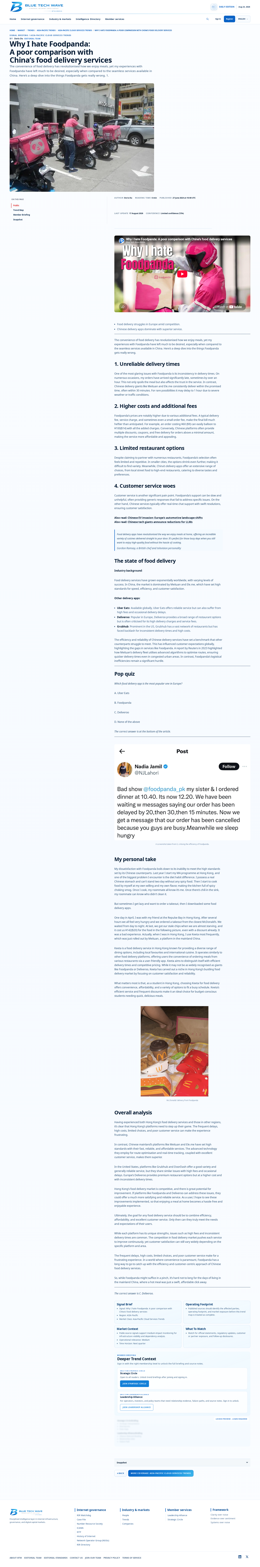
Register (229, 19)
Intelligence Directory (88, 18)
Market (21, 30)
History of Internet (86, 1536)
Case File (81, 1519)
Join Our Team (93, 1557)
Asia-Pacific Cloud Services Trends (75, 30)
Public (16, 205)
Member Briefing (21, 214)
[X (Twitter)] (247, 1556)
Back (120, 1473)
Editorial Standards (55, 1557)
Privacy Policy (112, 1557)
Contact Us (76, 1557)
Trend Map (18, 210)
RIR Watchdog (84, 1515)
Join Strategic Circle (134, 1383)
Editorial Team (33, 1557)
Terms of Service (131, 1557)
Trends (31, 30)
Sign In (218, 19)
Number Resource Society (90, 1523)
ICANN (80, 1528)
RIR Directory (83, 1544)
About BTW (16, 1557)
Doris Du (128, 198)
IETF (79, 1532)
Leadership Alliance (177, 1515)
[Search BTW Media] (207, 19)
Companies (127, 1523)
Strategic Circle (175, 1519)
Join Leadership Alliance (137, 1407)
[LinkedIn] (240, 1556)
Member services (114, 18)
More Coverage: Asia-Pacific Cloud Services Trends (161, 1473)
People (125, 1515)
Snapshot (122, 1462)
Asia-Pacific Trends (46, 30)
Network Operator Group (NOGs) (93, 1540)
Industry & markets (60, 18)
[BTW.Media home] (37, 7)
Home (13, 18)
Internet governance (32, 18)
